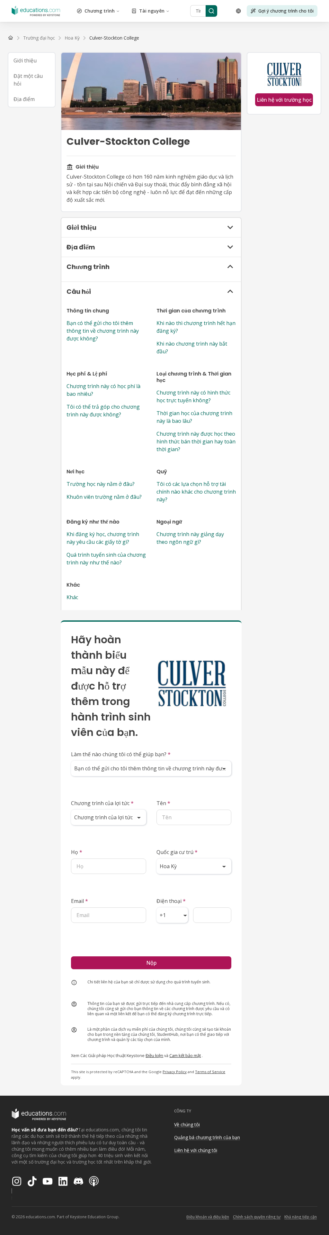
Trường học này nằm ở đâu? (101, 484)
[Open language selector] (238, 11)
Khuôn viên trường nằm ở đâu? (104, 496)
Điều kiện (154, 1055)
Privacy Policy (175, 1071)
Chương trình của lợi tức (102, 803)
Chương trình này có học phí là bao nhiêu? (103, 390)
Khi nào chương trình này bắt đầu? (191, 347)
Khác (72, 597)
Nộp (151, 962)
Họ (76, 852)
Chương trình (99, 11)
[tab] (31, 60)
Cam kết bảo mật (185, 1055)
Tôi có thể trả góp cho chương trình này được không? (103, 410)
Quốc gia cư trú (177, 852)
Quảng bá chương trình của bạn (207, 1137)
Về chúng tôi (187, 1124)
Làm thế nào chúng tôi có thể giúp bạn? (121, 754)
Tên (163, 803)
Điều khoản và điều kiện (207, 1217)
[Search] (211, 11)
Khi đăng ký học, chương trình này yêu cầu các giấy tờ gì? (103, 538)
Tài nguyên (151, 11)
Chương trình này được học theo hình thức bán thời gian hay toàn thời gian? (196, 441)
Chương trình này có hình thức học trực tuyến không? (193, 396)
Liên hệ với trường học (284, 99)
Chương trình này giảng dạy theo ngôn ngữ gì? (190, 538)
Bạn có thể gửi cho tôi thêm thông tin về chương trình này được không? (103, 331)
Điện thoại (171, 901)
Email (79, 901)
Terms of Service (210, 1071)
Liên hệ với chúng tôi (195, 1150)
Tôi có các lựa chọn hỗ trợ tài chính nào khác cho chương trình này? (196, 491)
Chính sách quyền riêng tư (256, 1217)
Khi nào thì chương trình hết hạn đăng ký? (196, 327)
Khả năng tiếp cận (300, 1217)
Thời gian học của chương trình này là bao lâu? (194, 417)
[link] (114, 38)
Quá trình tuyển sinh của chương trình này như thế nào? (106, 558)
